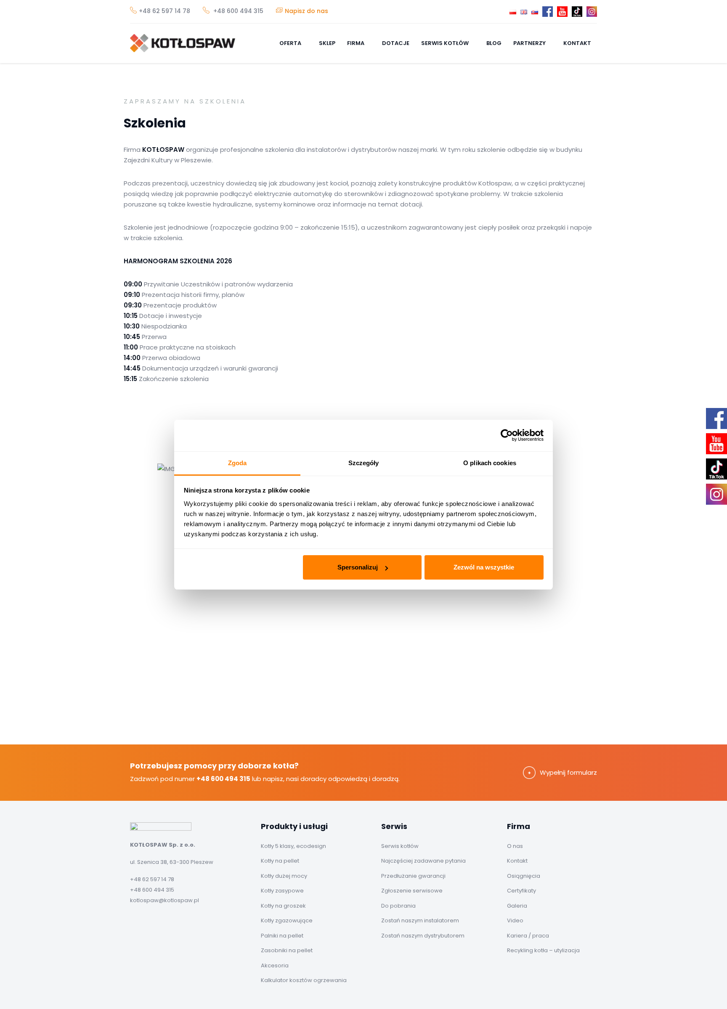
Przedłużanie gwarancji (413, 876)
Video (515, 920)
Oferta (290, 43)
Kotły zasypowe (282, 891)
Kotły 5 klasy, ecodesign (293, 846)
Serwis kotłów (445, 43)
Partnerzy (530, 43)
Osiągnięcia (523, 876)
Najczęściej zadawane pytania (423, 861)
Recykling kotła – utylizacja (543, 950)
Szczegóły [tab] (363, 462)
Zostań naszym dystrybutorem (422, 936)
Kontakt (577, 43)
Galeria (517, 906)
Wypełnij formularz (568, 772)
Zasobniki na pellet (287, 950)
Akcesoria (275, 965)
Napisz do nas (306, 11)
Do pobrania (398, 906)
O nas (515, 846)
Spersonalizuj (357, 567)
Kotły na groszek (283, 906)
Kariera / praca (528, 936)
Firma (356, 43)
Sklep (327, 43)
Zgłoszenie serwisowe (412, 891)
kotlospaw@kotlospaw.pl (164, 900)
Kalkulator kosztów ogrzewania (304, 980)
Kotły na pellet (280, 861)
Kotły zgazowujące (287, 920)
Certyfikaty (521, 891)
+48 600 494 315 (237, 11)
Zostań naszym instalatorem (420, 920)
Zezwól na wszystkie (484, 567)
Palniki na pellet (282, 936)
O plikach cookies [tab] (489, 462)
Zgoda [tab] (237, 462)
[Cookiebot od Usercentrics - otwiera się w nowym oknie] (507, 435)
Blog (493, 43)
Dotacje (395, 43)
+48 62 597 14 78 (164, 11)
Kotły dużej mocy (284, 876)
